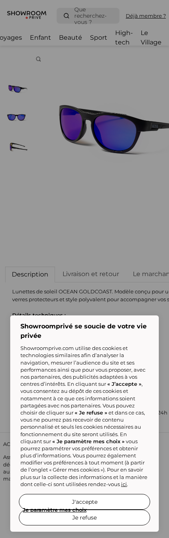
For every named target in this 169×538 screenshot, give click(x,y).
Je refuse (84, 517)
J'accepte (84, 501)
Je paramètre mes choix (54, 510)
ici (124, 484)
